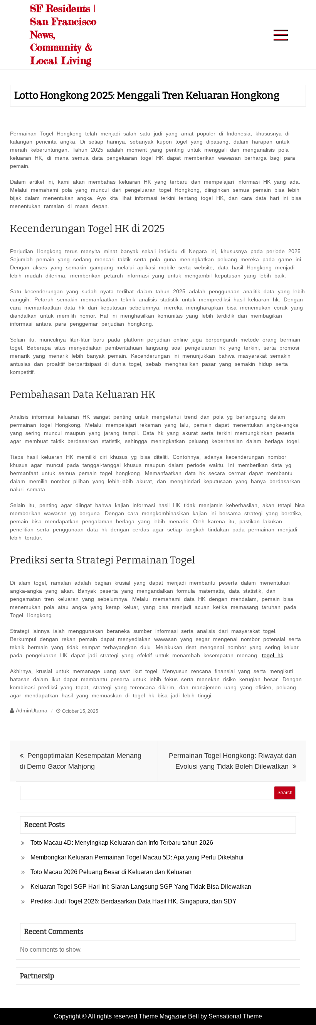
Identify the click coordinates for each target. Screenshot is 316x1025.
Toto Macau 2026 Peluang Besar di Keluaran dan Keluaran (111, 872)
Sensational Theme (235, 1016)
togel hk (272, 655)
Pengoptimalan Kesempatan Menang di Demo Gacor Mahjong (80, 761)
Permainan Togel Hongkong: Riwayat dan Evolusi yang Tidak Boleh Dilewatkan (232, 761)
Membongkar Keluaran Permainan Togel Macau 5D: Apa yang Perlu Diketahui (137, 857)
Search (284, 792)
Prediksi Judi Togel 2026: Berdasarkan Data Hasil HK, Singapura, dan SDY (133, 901)
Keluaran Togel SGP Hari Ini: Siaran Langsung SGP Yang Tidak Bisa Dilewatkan (140, 886)
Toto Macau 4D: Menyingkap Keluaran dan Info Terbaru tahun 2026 (121, 842)
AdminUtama (31, 710)
